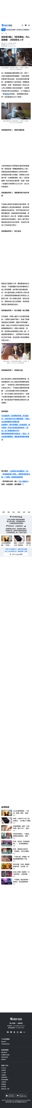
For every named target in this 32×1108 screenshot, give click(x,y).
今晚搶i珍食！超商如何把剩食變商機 (16, 530)
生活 (6, 33)
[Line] (11, 1032)
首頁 (2, 33)
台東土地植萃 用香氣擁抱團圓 (16, 519)
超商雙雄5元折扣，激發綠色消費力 (16, 529)
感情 (19, 512)
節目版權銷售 (4, 1079)
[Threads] (14, 1032)
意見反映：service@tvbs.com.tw (16, 1026)
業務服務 (3, 1084)
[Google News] (24, 1032)
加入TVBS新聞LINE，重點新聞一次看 (16, 551)
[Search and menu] (29, 25)
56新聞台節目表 (5, 1044)
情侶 (8, 512)
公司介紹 (3, 1068)
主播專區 (3, 1075)
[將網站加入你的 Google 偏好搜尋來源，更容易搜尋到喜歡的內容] (16, 554)
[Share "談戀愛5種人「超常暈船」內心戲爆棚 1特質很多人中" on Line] (25, 25)
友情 (24, 512)
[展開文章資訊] (29, 44)
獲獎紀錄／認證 (5, 1089)
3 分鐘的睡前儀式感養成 (16, 523)
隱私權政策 (4, 1052)
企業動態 (3, 1070)
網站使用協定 (4, 1057)
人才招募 (3, 1072)
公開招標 (3, 1082)
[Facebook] (7, 1032)
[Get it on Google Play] (21, 1095)
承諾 (29, 512)
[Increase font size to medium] (22, 25)
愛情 (3, 512)
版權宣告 (3, 1059)
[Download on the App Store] (10, 1095)
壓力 (14, 512)
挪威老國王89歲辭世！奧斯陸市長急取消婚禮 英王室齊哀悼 (18, 30)
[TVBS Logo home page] (6, 25)
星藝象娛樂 (4, 1077)
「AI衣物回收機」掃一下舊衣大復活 (16, 532)
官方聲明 (3, 1086)
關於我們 (3, 1041)
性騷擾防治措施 (5, 1055)
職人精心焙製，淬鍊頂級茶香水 (16, 521)
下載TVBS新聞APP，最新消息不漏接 (16, 549)
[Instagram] (17, 1032)
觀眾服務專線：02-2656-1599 (16, 1028)
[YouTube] (21, 1032)
